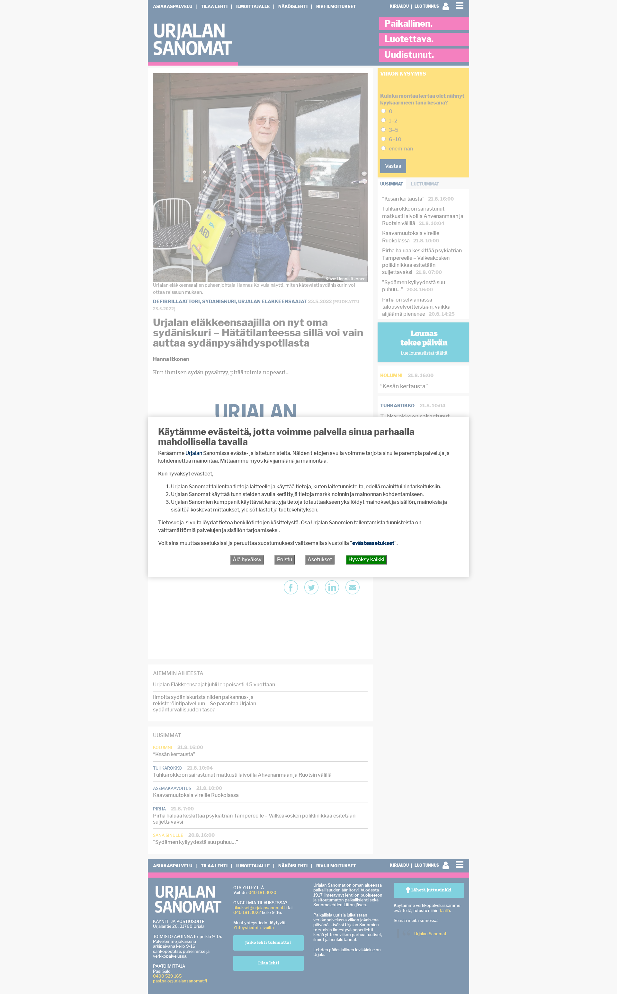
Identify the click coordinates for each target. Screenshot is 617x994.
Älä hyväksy (247, 559)
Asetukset (320, 559)
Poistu (284, 559)
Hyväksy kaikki (366, 559)
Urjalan (193, 453)
